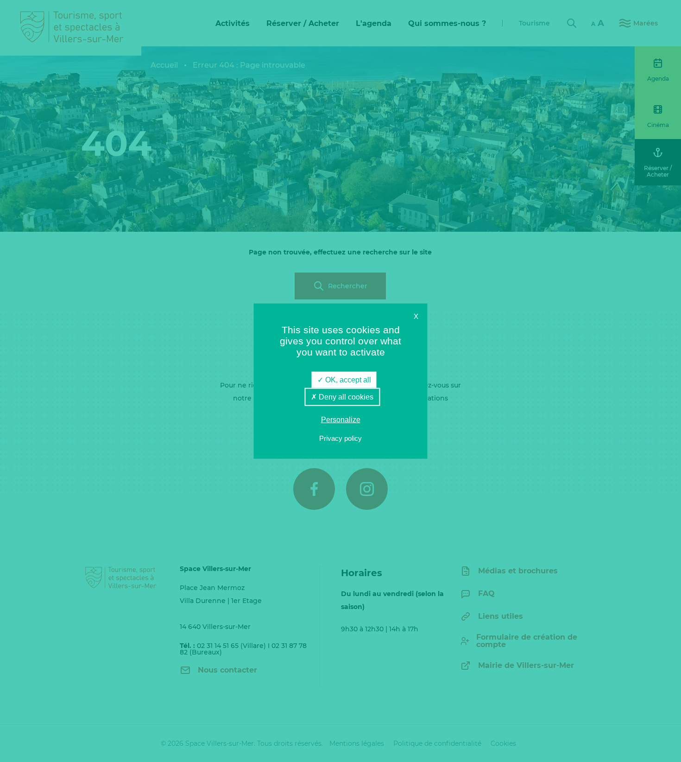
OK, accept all (347, 380)
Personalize (340, 420)
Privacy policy (340, 438)
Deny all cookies (345, 397)
